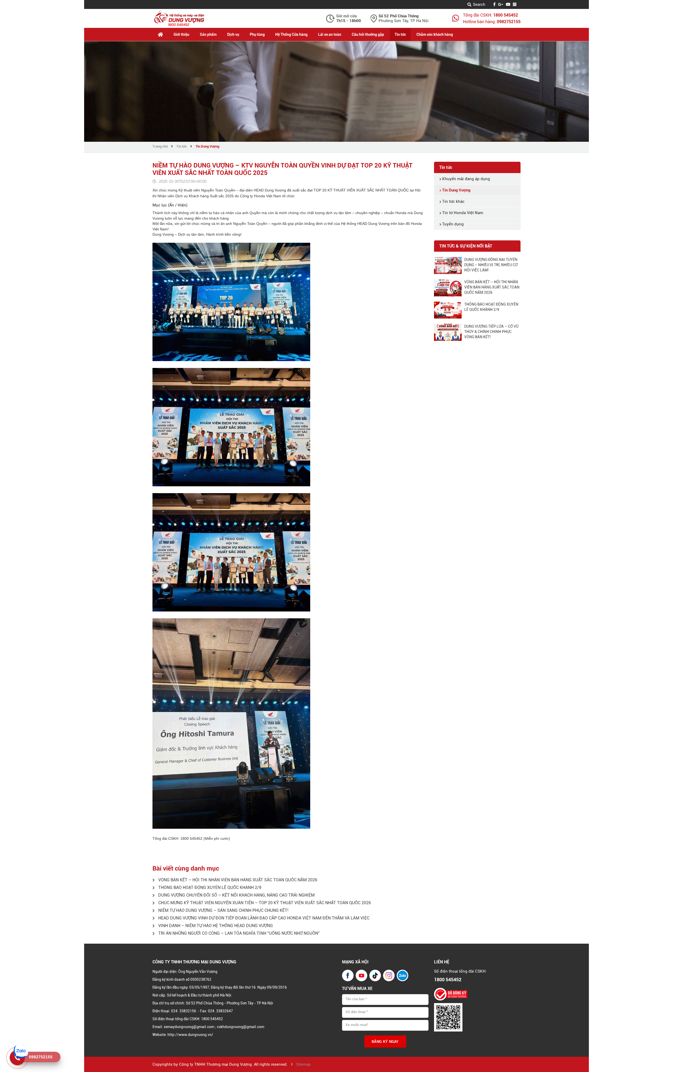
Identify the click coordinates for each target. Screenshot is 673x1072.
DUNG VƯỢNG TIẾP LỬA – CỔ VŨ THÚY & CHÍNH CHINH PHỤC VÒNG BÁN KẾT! (491, 331)
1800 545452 (505, 15)
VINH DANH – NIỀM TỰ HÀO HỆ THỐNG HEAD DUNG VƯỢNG (215, 925)
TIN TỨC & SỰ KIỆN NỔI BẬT (465, 246)
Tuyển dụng (452, 224)
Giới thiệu (181, 34)
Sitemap (303, 1064)
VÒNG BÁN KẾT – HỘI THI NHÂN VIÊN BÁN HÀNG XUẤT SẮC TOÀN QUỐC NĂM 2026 (237, 879)
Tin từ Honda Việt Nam (462, 212)
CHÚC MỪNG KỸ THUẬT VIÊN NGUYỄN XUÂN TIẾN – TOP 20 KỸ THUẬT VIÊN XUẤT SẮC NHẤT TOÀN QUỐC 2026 (264, 902)
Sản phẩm (208, 34)
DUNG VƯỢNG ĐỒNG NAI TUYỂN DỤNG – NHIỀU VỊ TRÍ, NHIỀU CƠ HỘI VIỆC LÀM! (491, 264)
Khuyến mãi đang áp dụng (465, 178)
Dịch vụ (233, 34)
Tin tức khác (453, 201)
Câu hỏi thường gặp (368, 34)
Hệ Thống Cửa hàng (291, 34)
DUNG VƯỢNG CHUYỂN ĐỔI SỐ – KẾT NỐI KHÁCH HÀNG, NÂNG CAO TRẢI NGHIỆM (236, 895)
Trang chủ (160, 146)
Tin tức (400, 34)
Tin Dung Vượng (207, 146)
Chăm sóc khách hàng (434, 34)
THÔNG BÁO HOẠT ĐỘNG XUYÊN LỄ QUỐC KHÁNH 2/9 (209, 887)
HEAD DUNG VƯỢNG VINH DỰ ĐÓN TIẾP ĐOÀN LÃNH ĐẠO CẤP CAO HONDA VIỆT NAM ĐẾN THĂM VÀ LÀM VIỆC (263, 918)
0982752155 (509, 21)
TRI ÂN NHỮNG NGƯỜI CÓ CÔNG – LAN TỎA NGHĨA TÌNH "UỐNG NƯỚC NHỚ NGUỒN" (238, 933)
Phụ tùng (257, 34)
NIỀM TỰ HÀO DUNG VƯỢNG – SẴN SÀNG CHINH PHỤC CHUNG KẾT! (222, 910)
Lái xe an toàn (329, 34)
